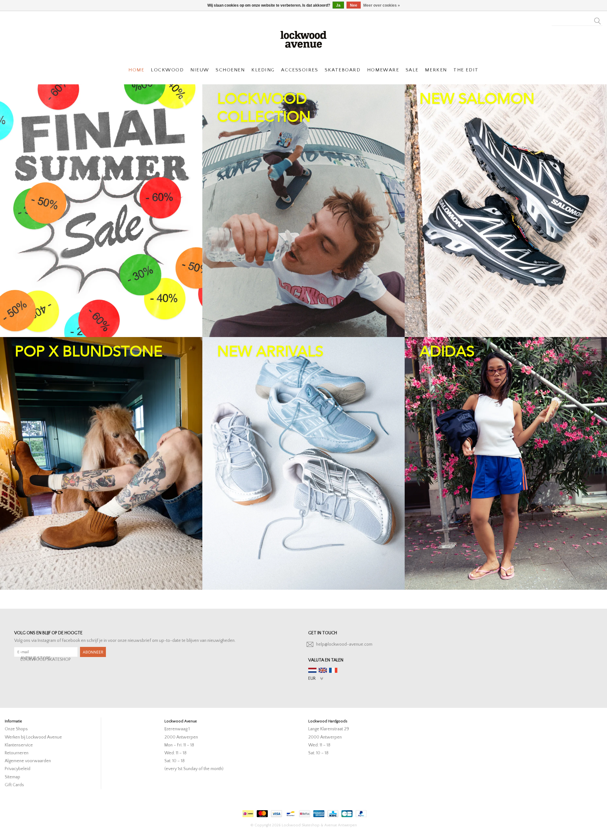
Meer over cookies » (381, 5)
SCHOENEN (230, 70)
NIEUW (199, 70)
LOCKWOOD (167, 70)
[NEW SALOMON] (506, 210)
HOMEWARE (383, 70)
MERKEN (436, 70)
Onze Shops (16, 729)
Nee (353, 5)
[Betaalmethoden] (247, 812)
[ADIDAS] (506, 463)
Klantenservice (19, 745)
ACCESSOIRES (299, 70)
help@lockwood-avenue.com (344, 644)
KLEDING (263, 70)
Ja (338, 5)
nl (312, 670)
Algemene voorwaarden (28, 760)
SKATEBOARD (342, 70)
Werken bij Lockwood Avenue (33, 737)
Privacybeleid (17, 768)
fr (333, 670)
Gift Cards (14, 784)
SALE (412, 70)
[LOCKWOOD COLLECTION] (303, 210)
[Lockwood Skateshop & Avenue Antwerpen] (303, 38)
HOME (136, 70)
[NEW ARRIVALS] (303, 463)
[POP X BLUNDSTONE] (101, 463)
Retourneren (16, 753)
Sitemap (12, 777)
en (323, 670)
